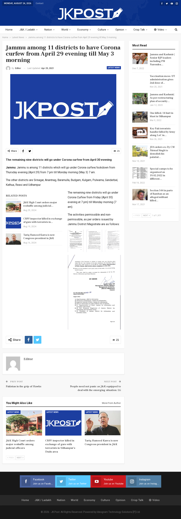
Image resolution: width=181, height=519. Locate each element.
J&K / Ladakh (27, 29)
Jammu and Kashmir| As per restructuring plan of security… (162, 98)
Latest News (114, 68)
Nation (48, 29)
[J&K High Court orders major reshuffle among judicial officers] (13, 206)
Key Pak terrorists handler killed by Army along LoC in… (162, 132)
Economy (82, 29)
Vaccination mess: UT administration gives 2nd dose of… (162, 80)
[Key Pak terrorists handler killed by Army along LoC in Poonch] (140, 132)
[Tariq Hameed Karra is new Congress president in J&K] (13, 239)
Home (9, 29)
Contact (39, 3)
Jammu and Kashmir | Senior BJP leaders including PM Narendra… (162, 59)
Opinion (119, 29)
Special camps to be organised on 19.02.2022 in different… (161, 173)
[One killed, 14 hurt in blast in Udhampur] (140, 117)
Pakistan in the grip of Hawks (23, 386)
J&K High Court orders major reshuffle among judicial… (40, 204)
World (64, 29)
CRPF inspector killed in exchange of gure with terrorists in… (42, 220)
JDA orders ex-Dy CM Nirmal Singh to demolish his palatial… (162, 152)
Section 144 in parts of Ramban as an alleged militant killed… (161, 195)
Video (160, 29)
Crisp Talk (139, 29)
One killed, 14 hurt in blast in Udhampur (161, 114)
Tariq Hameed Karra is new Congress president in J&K (39, 236)
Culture (102, 29)
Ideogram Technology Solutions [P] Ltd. (118, 512)
